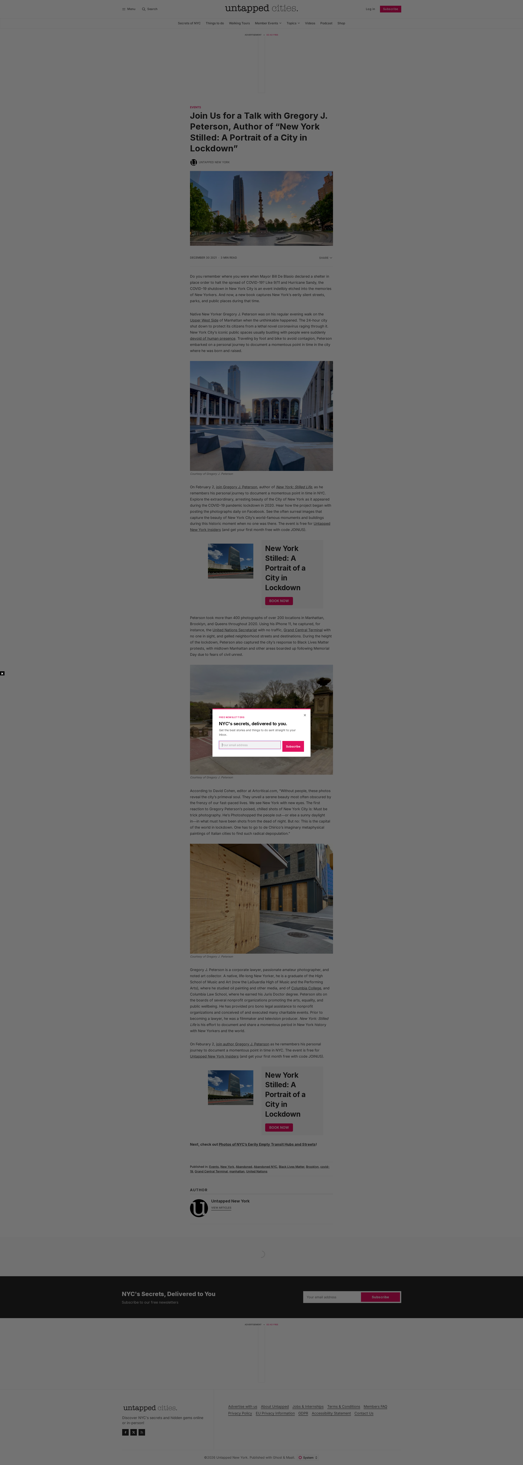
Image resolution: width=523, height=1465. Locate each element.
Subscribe (293, 746)
